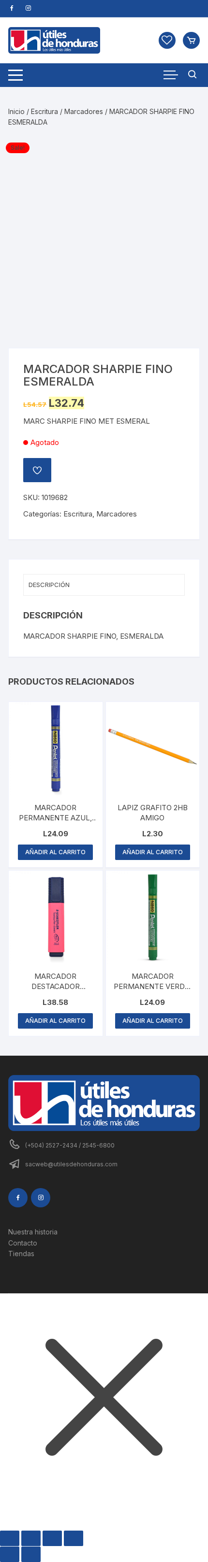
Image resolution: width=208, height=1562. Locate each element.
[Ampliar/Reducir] (9, 1538)
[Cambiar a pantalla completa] (31, 1538)
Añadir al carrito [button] (55, 852)
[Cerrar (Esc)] (73, 1538)
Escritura (44, 111)
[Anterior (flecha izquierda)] (9, 1554)
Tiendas (21, 1253)
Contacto (22, 1243)
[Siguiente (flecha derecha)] (31, 1554)
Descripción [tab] (49, 584)
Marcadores (83, 111)
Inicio (16, 111)
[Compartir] (52, 1538)
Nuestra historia (33, 1232)
